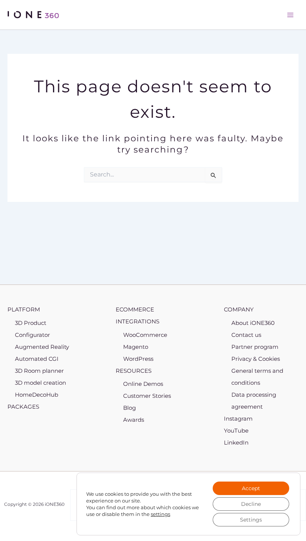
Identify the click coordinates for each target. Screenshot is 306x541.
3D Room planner (39, 370)
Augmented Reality (42, 346)
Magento (135, 346)
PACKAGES (23, 406)
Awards (133, 419)
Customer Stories (147, 395)
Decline (251, 504)
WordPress (138, 358)
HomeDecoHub (36, 394)
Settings (251, 519)
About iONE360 (253, 322)
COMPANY (239, 309)
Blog (129, 407)
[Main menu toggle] (290, 15)
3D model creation (40, 382)
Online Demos (143, 383)
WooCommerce (145, 334)
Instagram (238, 418)
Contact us (246, 334)
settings (160, 514)
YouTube (236, 430)
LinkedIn (236, 442)
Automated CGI (37, 358)
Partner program (254, 346)
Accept (251, 488)
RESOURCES (134, 370)
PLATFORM (23, 309)
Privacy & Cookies (255, 358)
